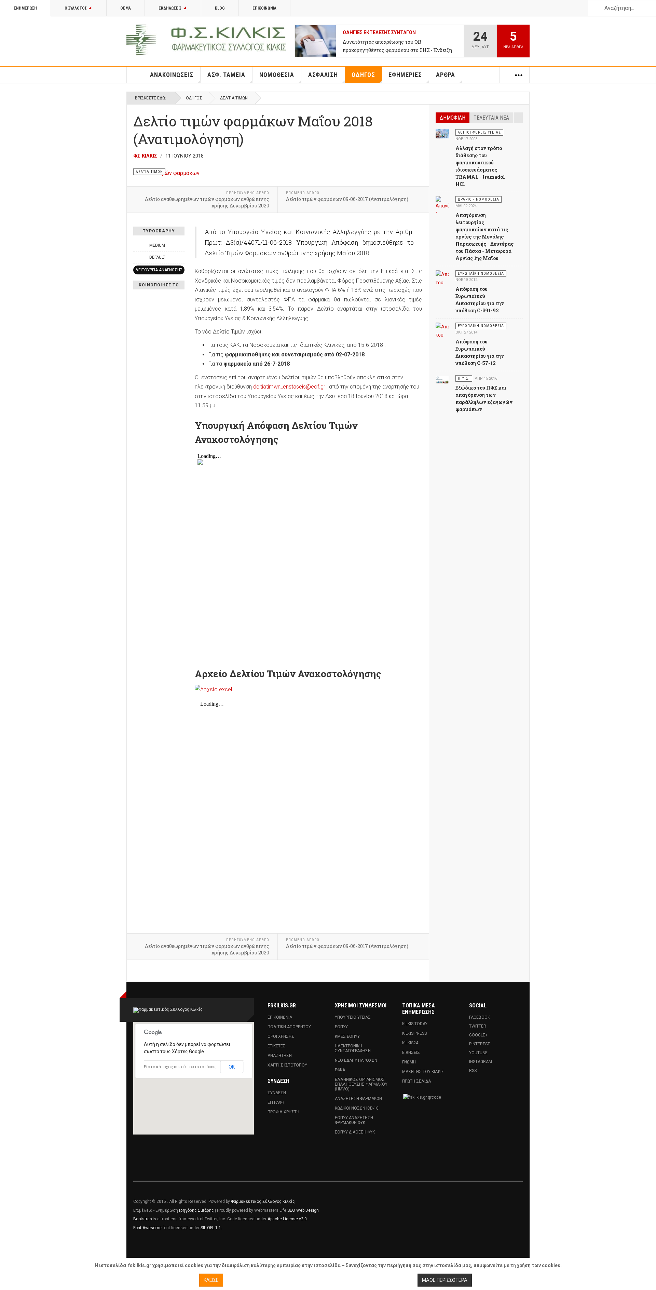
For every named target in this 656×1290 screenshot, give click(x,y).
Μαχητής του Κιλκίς (423, 1071)
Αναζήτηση (280, 1055)
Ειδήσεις (411, 1052)
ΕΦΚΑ (340, 1070)
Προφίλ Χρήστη (283, 1112)
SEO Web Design (303, 1210)
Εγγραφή (276, 1102)
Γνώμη (409, 1062)
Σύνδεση (277, 1092)
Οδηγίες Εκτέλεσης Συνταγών (379, 32)
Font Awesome (147, 1227)
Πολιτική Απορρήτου (289, 1026)
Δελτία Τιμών (234, 98)
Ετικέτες (277, 1046)
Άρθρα (445, 74)
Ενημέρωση (25, 8)
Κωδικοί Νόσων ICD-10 (357, 1108)
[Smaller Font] (137, 245)
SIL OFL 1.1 (211, 1227)
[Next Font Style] (180, 257)
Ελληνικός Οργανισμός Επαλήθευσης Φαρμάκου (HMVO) (361, 1084)
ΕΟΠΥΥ (341, 1026)
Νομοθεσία (276, 74)
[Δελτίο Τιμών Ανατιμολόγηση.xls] (308, 689)
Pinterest (479, 1044)
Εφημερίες (405, 74)
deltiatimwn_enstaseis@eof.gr (289, 386)
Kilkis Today (414, 1023)
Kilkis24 (410, 1043)
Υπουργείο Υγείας (353, 1017)
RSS (473, 1070)
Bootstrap (142, 1219)
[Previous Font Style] (137, 257)
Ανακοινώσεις (171, 74)
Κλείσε (211, 1280)
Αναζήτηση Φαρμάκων (358, 1098)
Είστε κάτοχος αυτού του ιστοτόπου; (180, 1066)
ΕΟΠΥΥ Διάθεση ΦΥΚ (355, 1132)
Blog (220, 8)
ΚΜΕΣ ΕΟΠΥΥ (347, 1036)
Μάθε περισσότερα (444, 1280)
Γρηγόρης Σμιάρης (196, 1210)
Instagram (480, 1061)
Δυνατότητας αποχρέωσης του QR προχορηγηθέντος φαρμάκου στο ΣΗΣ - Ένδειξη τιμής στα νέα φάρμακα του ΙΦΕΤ (397, 46)
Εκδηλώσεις (170, 8)
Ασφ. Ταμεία (226, 74)
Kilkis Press (414, 1033)
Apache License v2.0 (287, 1219)
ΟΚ (232, 1067)
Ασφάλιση (323, 74)
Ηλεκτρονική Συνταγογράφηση (353, 1048)
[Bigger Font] (180, 245)
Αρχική (135, 75)
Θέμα (125, 8)
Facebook (479, 1017)
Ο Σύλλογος (76, 8)
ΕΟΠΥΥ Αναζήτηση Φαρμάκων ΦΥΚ (354, 1120)
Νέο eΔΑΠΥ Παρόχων (356, 1060)
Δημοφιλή (452, 117)
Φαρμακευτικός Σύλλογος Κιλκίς (263, 1201)
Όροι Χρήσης (281, 1036)
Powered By (492, 1206)
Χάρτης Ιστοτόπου (287, 1065)
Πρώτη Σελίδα (416, 1081)
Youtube (478, 1052)
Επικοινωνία (264, 8)
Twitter (477, 1026)
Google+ (478, 1035)
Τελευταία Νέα (491, 117)
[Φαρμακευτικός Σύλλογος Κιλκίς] (206, 40)
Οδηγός (363, 74)
